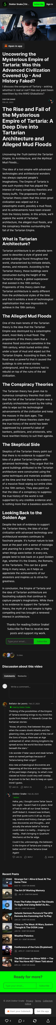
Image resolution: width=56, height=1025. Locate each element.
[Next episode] (10, 37)
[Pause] (3, 37)
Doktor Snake (8, 99)
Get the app (43, 1011)
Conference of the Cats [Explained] (33, 947)
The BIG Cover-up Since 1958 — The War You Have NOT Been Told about (33, 960)
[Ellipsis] (52, 703)
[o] (7, 882)
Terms (38, 1000)
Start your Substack (20, 1011)
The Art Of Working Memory (29, 890)
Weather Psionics (23, 935)
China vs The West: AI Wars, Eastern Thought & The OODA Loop (33, 926)
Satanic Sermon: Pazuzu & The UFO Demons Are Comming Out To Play (33, 914)
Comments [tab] (9, 676)
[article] (28, 882)
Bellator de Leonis (18, 703)
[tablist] (15, 676)
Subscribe (38, 4)
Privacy (29, 1000)
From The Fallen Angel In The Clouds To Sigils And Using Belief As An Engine (34, 903)
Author (16, 797)
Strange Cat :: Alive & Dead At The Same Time (32, 880)
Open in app (15, 45)
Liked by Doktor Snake (21, 707)
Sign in (49, 4)
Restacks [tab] (22, 676)
